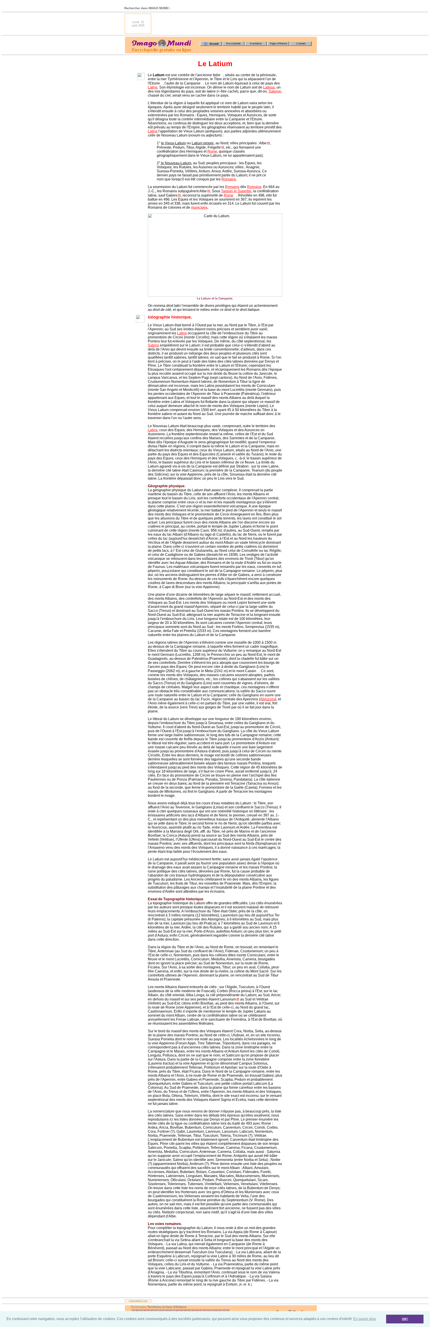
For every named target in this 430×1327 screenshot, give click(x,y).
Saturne (275, 91)
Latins (152, 87)
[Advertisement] (235, 24)
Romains (228, 179)
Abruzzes (267, 699)
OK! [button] (405, 1319)
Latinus (269, 87)
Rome (212, 151)
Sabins (153, 345)
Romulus (254, 187)
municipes (199, 207)
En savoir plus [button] (364, 1319)
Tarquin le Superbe (236, 191)
